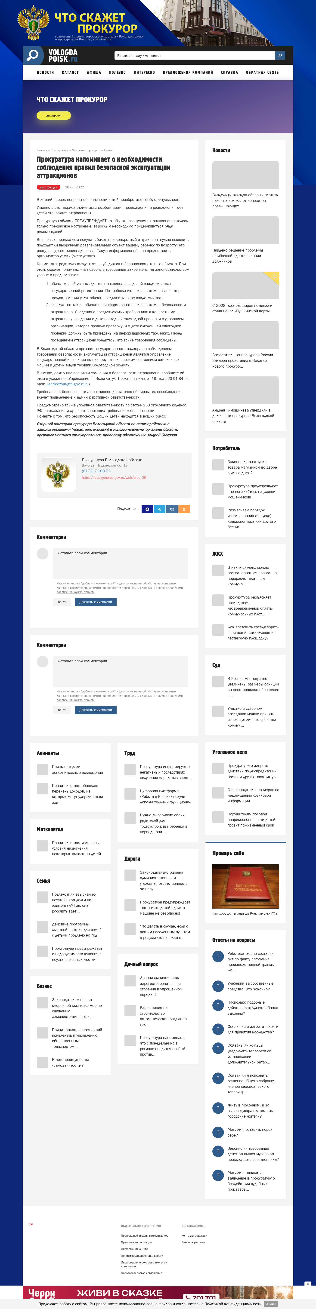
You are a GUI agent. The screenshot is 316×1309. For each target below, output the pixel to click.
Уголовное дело (229, 752)
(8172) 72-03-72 (96, 471)
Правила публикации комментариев (144, 1235)
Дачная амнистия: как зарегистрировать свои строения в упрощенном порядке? (161, 986)
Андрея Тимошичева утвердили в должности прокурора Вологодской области (243, 416)
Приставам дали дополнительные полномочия (77, 769)
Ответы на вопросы (233, 940)
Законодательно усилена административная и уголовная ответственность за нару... (163, 880)
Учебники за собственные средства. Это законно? (250, 986)
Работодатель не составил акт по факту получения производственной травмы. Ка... (252, 962)
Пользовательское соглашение (141, 1273)
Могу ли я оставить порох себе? (250, 1132)
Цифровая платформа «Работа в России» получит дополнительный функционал (165, 797)
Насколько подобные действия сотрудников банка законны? (253, 1008)
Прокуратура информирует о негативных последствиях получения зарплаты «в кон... (166, 772)
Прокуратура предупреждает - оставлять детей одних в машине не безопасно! (165, 908)
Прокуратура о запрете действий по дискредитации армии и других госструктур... (253, 771)
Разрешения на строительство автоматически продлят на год (163, 1016)
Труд (129, 753)
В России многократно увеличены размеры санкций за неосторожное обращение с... (253, 687)
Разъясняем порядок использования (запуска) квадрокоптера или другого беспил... (252, 518)
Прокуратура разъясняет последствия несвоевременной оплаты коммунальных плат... (250, 605)
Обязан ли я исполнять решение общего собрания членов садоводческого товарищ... (251, 1083)
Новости (221, 150)
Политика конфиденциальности (142, 1255)
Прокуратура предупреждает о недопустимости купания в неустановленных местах (77, 954)
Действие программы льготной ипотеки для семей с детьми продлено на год (77, 930)
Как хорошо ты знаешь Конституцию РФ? (244, 913)
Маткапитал (50, 829)
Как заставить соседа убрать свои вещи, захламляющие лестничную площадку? (253, 633)
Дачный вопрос (141, 964)
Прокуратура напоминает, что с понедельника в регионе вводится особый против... (162, 1046)
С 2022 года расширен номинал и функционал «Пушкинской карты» (242, 308)
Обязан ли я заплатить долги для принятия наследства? (253, 1029)
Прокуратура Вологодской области (112, 460)
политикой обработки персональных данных (122, 588)
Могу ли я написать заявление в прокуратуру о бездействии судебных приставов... (251, 1181)
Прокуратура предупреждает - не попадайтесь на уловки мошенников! (253, 492)
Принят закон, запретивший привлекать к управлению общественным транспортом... (77, 1038)
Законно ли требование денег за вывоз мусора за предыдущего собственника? (253, 1154)
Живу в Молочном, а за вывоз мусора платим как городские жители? (250, 1111)
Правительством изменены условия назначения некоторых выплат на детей (76, 848)
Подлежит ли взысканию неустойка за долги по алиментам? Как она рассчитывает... (74, 902)
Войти (62, 602)
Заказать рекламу (193, 1242)
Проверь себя (228, 853)
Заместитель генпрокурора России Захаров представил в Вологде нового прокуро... (242, 361)
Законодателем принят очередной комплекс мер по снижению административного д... (77, 1008)
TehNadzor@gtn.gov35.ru (67, 384)
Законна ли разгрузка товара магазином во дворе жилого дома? (252, 467)
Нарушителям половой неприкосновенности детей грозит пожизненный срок (251, 820)
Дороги (132, 859)
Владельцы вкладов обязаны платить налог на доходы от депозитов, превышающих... (245, 201)
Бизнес (44, 986)
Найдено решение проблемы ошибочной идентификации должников (237, 256)
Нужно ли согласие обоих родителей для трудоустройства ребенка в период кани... (163, 823)
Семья (43, 881)
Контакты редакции (194, 1235)
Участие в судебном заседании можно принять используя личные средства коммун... (252, 717)
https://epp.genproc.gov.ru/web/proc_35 (114, 477)
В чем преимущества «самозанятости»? (70, 1062)
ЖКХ (217, 554)
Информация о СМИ (134, 1249)
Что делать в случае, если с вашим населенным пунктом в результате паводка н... (165, 932)
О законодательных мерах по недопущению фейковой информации (253, 795)
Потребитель (226, 448)
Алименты (48, 753)
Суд (216, 665)
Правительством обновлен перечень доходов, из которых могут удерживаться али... (77, 794)
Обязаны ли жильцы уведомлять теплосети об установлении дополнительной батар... (249, 1053)
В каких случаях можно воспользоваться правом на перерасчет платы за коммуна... (252, 576)
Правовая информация (136, 1242)
